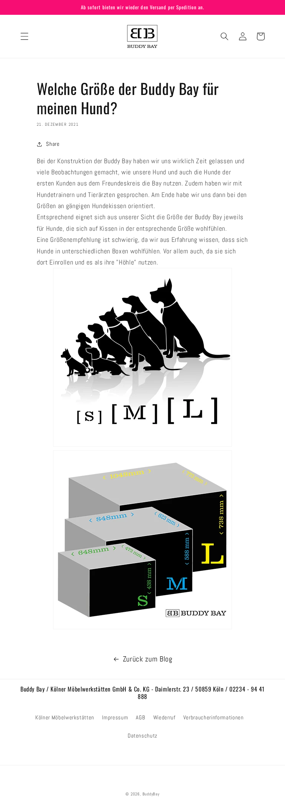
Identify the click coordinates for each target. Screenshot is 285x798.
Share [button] (52, 144)
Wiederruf (164, 717)
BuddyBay (151, 794)
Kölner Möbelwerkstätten (64, 717)
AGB (140, 717)
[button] (24, 36)
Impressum (115, 717)
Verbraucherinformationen (213, 717)
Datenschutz (142, 735)
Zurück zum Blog (148, 659)
